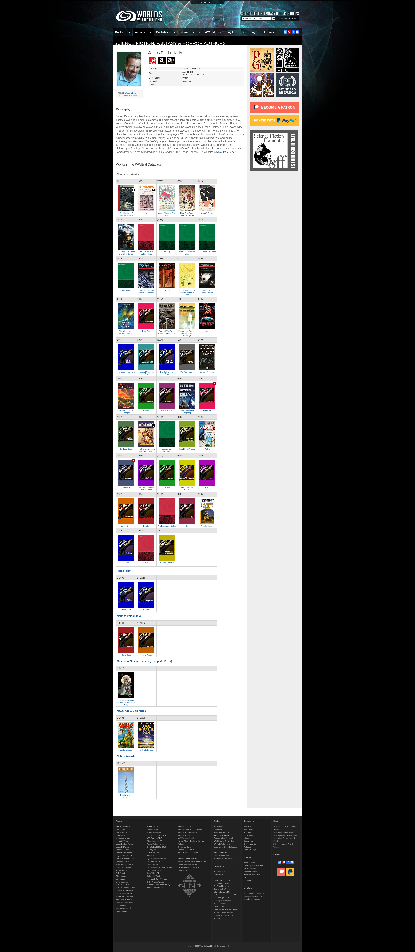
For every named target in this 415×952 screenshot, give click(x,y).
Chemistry (126, 487)
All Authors (218, 829)
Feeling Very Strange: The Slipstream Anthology (186, 333)
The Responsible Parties (253, 866)
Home (188, 946)
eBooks (247, 838)
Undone (146, 410)
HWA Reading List (154, 861)
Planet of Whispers (126, 750)
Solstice (126, 562)
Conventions (249, 835)
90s (165, 879)
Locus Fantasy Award (124, 844)
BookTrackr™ (183, 870)
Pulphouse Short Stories (223, 915)
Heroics (146, 526)
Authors (140, 32)
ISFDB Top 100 (153, 853)
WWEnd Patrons (250, 869)
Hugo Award (120, 829)
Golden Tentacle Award (125, 902)
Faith (207, 487)
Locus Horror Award (124, 853)
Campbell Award (122, 861)
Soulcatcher (126, 290)
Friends (146, 562)
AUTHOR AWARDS (222, 835)
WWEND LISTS (184, 826)
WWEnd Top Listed (185, 835)
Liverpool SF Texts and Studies (226, 909)
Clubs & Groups (250, 850)
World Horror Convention (224, 841)
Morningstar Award (123, 908)
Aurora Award (121, 870)
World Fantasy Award (124, 864)
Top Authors (218, 826)
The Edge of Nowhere (126, 372)
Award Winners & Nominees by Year (192, 861)
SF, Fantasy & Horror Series (189, 867)
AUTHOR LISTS (220, 853)
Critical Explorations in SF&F (225, 895)
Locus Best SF (152, 864)
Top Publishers (220, 871)
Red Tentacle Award (124, 899)
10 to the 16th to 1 (167, 410)
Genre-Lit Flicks (184, 847)
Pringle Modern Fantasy (156, 844)
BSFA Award (120, 835)
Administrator (131, 93)
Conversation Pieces (222, 889)
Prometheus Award (123, 867)
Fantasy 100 (151, 850)
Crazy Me (167, 290)
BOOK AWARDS (123, 826)
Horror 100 (151, 856)
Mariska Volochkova (129, 616)
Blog (252, 32)
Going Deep (126, 655)
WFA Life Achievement (222, 844)
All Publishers (219, 874)
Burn (207, 331)
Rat (187, 526)
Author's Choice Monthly (223, 912)
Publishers (163, 32)
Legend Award (121, 905)
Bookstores (248, 841)
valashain (133, 95)
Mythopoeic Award (123, 838)
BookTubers (248, 829)
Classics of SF (152, 829)
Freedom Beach (207, 526)
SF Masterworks (220, 904)
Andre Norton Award (124, 894)
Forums (269, 32)
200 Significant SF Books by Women (161, 867)
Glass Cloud (126, 526)
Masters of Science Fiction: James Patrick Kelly (126, 702)
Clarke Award (121, 876)
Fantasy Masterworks (222, 901)
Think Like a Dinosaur (187, 449)
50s (148, 879)
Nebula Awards (126, 756)
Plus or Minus (146, 655)
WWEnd (210, 32)
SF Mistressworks (154, 832)
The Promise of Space (207, 252)
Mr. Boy (167, 487)
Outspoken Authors (221, 856)
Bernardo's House (207, 372)
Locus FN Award (122, 847)
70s (156, 879)
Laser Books (219, 906)
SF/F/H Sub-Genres (252, 844)
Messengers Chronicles (131, 711)
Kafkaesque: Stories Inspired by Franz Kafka (187, 292)
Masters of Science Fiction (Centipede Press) (144, 661)
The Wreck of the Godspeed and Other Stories (126, 333)
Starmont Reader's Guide (224, 859)
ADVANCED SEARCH (288, 18)
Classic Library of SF (222, 892)
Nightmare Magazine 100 (156, 859)
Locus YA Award (122, 850)
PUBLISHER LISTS (222, 880)
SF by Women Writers (155, 882)
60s (152, 879)
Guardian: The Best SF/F (156, 835)
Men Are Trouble (186, 372)
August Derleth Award (124, 856)
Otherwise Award (122, 882)
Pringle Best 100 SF (154, 841)
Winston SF (218, 918)
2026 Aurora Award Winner (283, 832)
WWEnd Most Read (186, 838)
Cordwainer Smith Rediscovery (226, 847)
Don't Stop (146, 331)
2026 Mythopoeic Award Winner (285, 835)
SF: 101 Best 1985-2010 (156, 847)
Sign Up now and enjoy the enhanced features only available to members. (254, 896)
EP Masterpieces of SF (223, 898)
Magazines (248, 832)
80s (161, 879)
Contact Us (248, 880)
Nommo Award (121, 911)
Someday (166, 252)
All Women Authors (221, 832)
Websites (247, 847)
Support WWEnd (250, 871)
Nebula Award (121, 832)
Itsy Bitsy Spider (126, 449)
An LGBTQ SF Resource (188, 853)
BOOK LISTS (152, 826)
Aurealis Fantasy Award (125, 888)
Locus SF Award (122, 841)
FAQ (245, 877)
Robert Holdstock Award (125, 859)
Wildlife (207, 449)
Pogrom (146, 610)
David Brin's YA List (154, 870)
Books (119, 32)
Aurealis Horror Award (124, 891)
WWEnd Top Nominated (187, 832)
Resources (187, 32)
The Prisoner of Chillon (167, 526)
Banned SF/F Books (186, 850)
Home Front (124, 570)
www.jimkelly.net (225, 152)
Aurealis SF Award (123, 885)
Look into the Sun (146, 750)
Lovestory (207, 410)
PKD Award (120, 873)
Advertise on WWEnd (252, 874)
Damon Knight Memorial (223, 838)
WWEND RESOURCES (187, 859)
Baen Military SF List (155, 873)
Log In (230, 32)
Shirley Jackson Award (125, 896)
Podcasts (247, 826)
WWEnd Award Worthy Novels (190, 829)
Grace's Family (207, 213)
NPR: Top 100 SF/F (154, 838)
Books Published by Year (188, 864)
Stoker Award (121, 879)
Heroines (146, 213)
